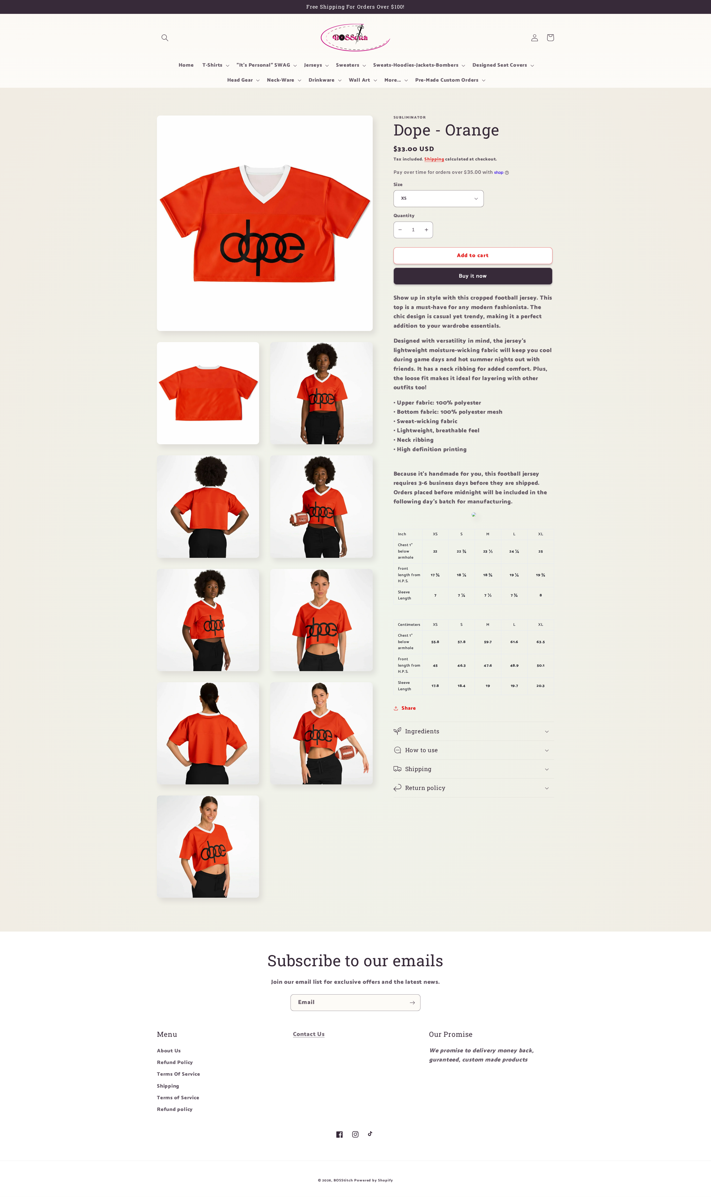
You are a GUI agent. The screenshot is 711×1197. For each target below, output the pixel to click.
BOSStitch (343, 1180)
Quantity (404, 216)
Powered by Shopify (373, 1180)
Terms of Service (178, 1098)
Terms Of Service (178, 1074)
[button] (165, 38)
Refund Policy (175, 1062)
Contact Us (309, 1034)
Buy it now (473, 276)
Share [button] (409, 708)
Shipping (434, 159)
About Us (169, 1051)
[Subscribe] (412, 1002)
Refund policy (175, 1109)
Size (398, 184)
